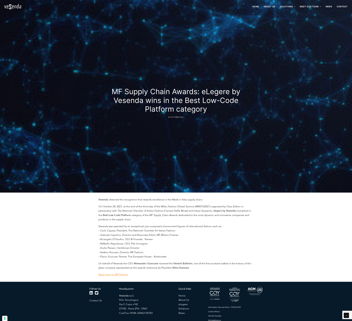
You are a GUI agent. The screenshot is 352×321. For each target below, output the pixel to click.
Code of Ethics (214, 311)
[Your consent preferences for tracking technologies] (4, 318)
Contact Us (95, 300)
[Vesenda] (12, 6)
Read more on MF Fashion (113, 274)
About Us (183, 300)
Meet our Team (309, 6)
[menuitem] (256, 6)
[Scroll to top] (346, 315)
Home (255, 6)
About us (269, 6)
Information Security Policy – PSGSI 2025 (224, 307)
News (329, 6)
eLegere (183, 304)
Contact (342, 6)
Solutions (286, 6)
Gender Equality (214, 316)
